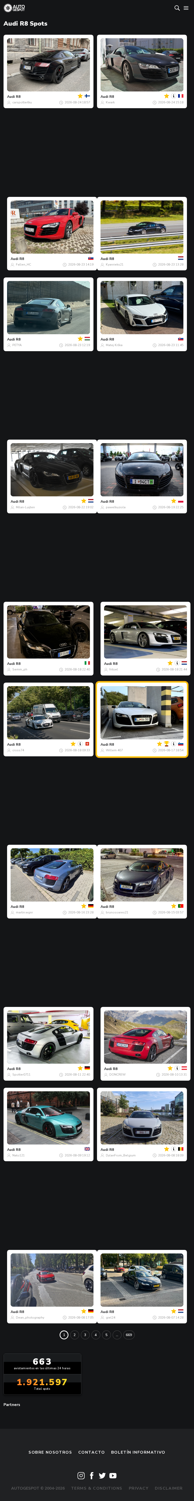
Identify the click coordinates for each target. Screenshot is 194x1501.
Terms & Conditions (97, 1488)
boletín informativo (138, 1452)
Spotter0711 (21, 1075)
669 (129, 1335)
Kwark (110, 102)
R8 (18, 96)
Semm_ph (19, 669)
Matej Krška (114, 345)
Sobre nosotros (50, 1452)
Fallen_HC (23, 264)
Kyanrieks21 (115, 264)
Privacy (139, 1488)
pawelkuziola (116, 507)
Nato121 (18, 1155)
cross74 (18, 750)
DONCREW (117, 1075)
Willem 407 (114, 750)
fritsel (113, 669)
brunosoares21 (117, 912)
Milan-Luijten (25, 507)
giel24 (110, 1318)
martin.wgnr (24, 912)
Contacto (91, 1452)
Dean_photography (30, 1318)
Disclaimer (169, 1488)
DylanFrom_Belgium (121, 1155)
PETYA (17, 345)
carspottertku (22, 102)
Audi (11, 96)
